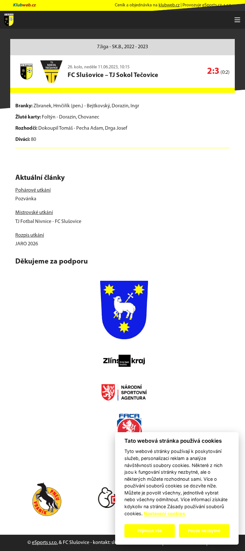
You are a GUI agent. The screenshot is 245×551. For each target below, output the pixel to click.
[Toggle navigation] (237, 20)
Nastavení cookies (164, 513)
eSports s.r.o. (45, 542)
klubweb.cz (169, 5)
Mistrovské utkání (34, 212)
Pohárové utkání (33, 190)
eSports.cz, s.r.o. (217, 5)
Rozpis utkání (29, 235)
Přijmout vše (149, 530)
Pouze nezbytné (204, 530)
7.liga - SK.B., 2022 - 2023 (122, 47)
